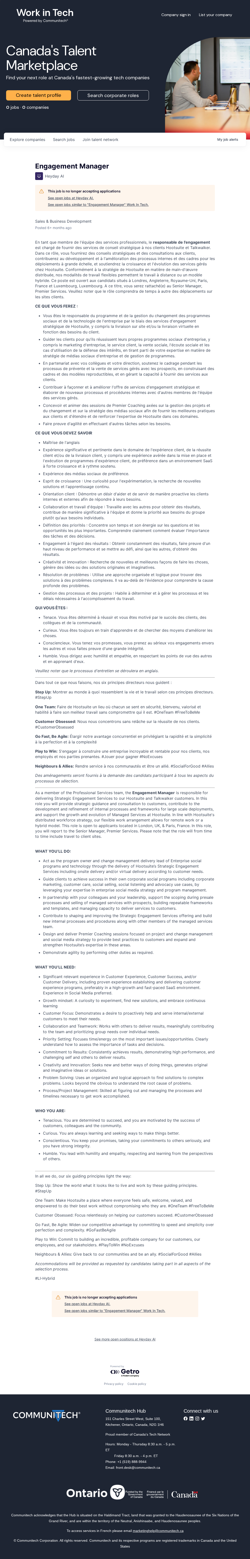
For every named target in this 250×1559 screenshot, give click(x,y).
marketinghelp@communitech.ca (158, 1531)
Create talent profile (38, 95)
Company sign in (176, 14)
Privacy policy (114, 1384)
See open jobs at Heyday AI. (71, 198)
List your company (215, 14)
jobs (64, 139)
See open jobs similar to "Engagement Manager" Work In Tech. (98, 204)
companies (27, 139)
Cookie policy (136, 1384)
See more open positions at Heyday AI (125, 1339)
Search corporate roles (113, 95)
